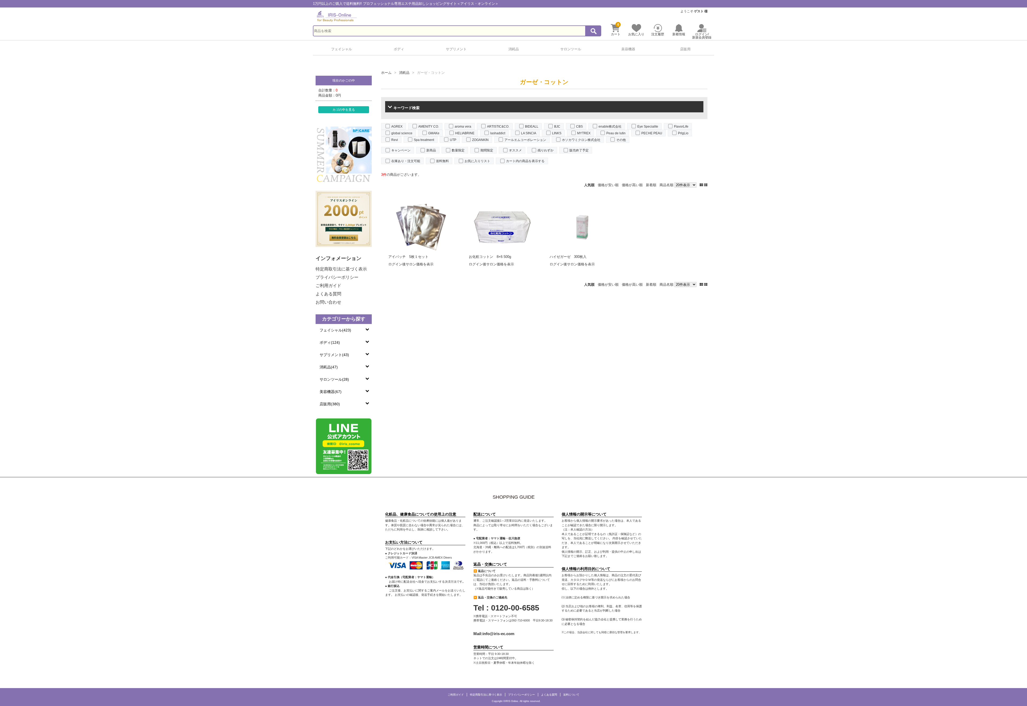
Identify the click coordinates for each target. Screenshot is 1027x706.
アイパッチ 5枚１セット (408, 257)
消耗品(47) (329, 367)
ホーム (386, 73)
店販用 (685, 49)
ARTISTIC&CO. (498, 126)
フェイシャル (341, 49)
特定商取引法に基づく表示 (341, 269)
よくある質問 (328, 294)
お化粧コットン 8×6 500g (490, 257)
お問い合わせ (328, 302)
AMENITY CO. (428, 126)
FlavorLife (681, 126)
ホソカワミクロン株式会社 (581, 140)
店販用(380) (330, 404)
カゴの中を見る (343, 109)
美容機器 (628, 49)
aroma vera (463, 126)
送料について (571, 694)
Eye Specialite (647, 126)
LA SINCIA (528, 133)
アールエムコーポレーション (525, 140)
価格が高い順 (632, 185)
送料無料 (442, 161)
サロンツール (570, 49)
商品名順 (666, 185)
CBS (579, 126)
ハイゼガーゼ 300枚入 (568, 257)
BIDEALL (531, 126)
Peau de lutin (616, 133)
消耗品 (513, 49)
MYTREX (584, 133)
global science (401, 133)
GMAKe (433, 133)
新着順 (651, 185)
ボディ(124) (330, 342)
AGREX (397, 126)
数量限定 (458, 150)
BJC (557, 126)
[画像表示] (702, 185)
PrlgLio (683, 133)
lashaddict (497, 133)
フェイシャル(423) (335, 330)
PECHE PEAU (651, 133)
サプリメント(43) (334, 355)
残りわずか (546, 150)
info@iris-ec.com (498, 633)
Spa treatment (424, 140)
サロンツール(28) (334, 379)
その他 (621, 140)
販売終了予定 (579, 150)
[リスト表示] (705, 185)
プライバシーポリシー (337, 277)
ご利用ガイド (328, 285)
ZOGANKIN (480, 140)
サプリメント (456, 49)
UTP (453, 140)
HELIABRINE (464, 133)
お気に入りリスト (477, 161)
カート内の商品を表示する (525, 161)
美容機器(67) (331, 392)
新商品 (431, 150)
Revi (394, 140)
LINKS (556, 133)
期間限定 (486, 150)
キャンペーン (401, 150)
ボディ (399, 49)
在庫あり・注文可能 (405, 161)
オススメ (515, 150)
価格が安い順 (608, 185)
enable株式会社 (610, 126)
